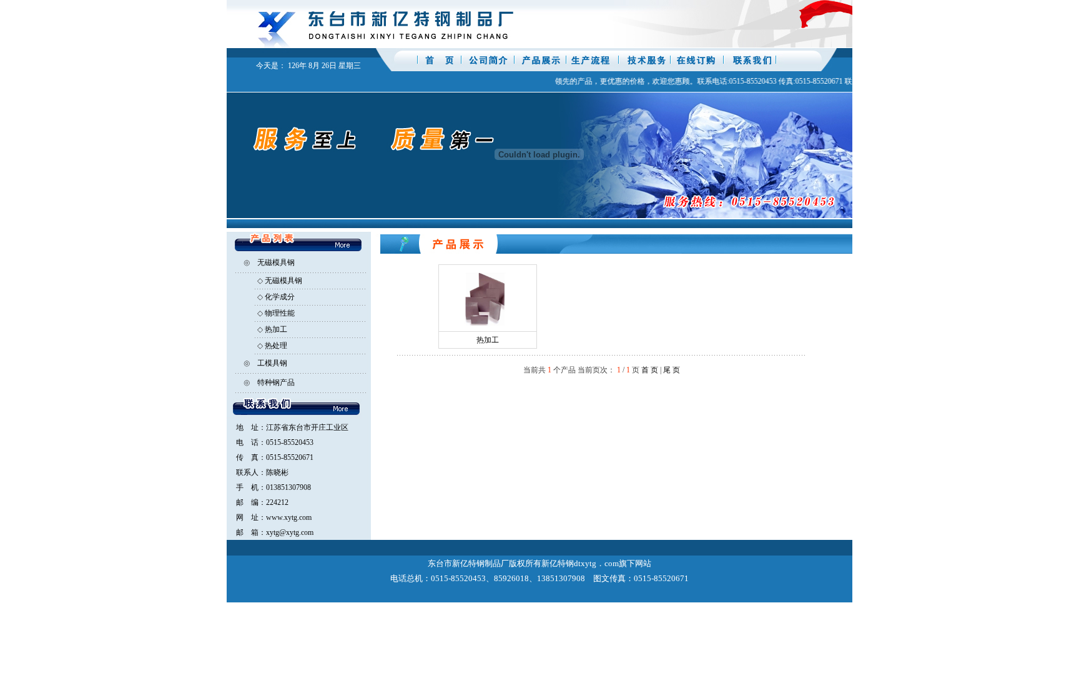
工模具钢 (272, 363)
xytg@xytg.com (289, 532)
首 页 (649, 370)
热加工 (276, 329)
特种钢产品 (276, 382)
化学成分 (280, 296)
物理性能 (280, 313)
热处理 (276, 345)
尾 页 (671, 370)
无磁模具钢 (276, 262)
